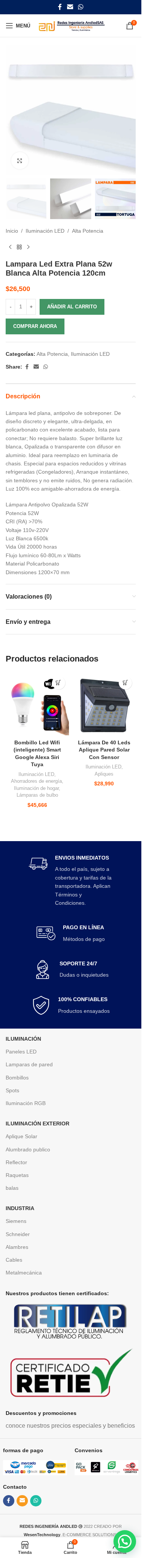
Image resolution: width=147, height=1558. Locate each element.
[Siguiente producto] (28, 247)
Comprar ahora (35, 326)
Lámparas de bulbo (37, 795)
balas (12, 1188)
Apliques (104, 774)
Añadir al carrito (72, 306)
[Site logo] (71, 25)
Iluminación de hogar (36, 788)
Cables (14, 1260)
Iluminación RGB (26, 1103)
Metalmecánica (24, 1273)
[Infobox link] (71, 880)
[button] (124, 1541)
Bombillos (17, 1078)
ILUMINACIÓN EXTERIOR (37, 1123)
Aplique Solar (21, 1136)
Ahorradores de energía (36, 781)
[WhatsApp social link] (81, 7)
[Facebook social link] (59, 7)
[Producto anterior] (10, 247)
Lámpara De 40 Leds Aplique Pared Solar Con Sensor (104, 749)
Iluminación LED (45, 231)
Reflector (16, 1162)
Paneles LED (21, 1052)
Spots (12, 1090)
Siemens (16, 1221)
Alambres (17, 1247)
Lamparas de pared (29, 1064)
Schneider (18, 1234)
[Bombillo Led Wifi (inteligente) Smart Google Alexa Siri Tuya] (37, 704)
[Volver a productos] (19, 247)
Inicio (12, 231)
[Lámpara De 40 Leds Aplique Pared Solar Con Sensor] (104, 704)
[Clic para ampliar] (19, 160)
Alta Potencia (87, 231)
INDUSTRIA (20, 1208)
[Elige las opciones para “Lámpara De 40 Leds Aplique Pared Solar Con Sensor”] (125, 682)
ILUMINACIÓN (23, 1039)
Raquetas (17, 1175)
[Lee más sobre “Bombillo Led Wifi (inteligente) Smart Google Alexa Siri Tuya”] (58, 682)
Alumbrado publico (28, 1149)
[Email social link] (69, 7)
